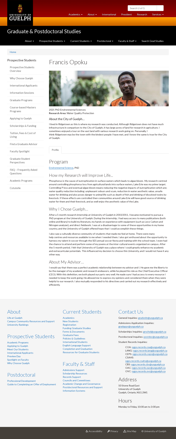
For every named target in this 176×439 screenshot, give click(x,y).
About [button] (93, 15)
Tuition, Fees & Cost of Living (23, 134)
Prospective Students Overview (22, 69)
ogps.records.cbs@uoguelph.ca (148, 364)
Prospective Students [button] (51, 40)
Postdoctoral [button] (104, 40)
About (14, 311)
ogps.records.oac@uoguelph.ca (149, 367)
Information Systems (74, 390)
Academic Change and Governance (81, 383)
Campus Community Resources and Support (31, 321)
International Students (75, 341)
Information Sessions (22, 92)
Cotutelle (15, 188)
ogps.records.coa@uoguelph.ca (149, 347)
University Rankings (18, 324)
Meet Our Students (18, 349)
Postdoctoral (21, 374)
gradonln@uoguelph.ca (150, 317)
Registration (69, 324)
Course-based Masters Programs (23, 109)
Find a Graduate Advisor (23, 144)
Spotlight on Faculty (18, 359)
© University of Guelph (153, 431)
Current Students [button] (80, 40)
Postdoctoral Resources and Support (83, 387)
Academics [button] (77, 15)
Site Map (132, 433)
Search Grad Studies (153, 40)
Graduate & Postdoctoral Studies (44, 31)
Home (13, 51)
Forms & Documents (74, 331)
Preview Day (14, 356)
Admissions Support (73, 370)
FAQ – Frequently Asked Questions (23, 171)
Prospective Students (31, 336)
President (126, 14)
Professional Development (21, 380)
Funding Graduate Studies (77, 328)
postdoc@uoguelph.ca (156, 336)
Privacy (115, 433)
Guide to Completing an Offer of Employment (31, 384)
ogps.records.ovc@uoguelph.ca (149, 371)
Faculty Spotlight (20, 151)
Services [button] (159, 15)
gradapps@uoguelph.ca (131, 326)
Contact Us (130, 311)
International (109, 14)
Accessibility (96, 433)
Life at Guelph (14, 317)
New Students (70, 321)
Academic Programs (21, 180)
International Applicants (23, 85)
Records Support (72, 376)
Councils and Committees (76, 380)
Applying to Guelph (21, 118)
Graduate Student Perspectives (20, 160)
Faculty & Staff (79, 364)
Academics (68, 317)
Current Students (82, 311)
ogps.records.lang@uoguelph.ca (150, 350)
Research (143, 15)
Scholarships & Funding (23, 125)
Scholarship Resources (75, 373)
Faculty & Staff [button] (126, 40)
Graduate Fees (71, 335)
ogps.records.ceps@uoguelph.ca (150, 354)
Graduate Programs (21, 100)
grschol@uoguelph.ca (154, 331)
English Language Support (77, 345)
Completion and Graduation (77, 348)
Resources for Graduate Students (81, 352)
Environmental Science (61, 167)
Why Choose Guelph (21, 78)
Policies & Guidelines (74, 338)
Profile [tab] (55, 149)
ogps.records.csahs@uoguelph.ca (143, 360)
